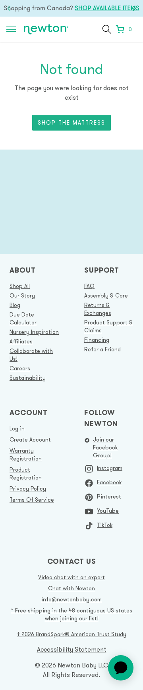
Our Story (22, 295)
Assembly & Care (106, 295)
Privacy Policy (28, 488)
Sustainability (28, 377)
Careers (20, 368)
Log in (17, 428)
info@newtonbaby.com (71, 599)
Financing (96, 339)
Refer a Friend (102, 349)
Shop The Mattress (71, 122)
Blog (15, 305)
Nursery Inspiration (34, 332)
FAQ (89, 286)
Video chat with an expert (71, 577)
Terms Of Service (32, 499)
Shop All (20, 286)
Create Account (30, 439)
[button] (107, 29)
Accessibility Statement (71, 649)
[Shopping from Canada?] (71, 8)
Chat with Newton (71, 588)
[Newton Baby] (46, 29)
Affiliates (21, 341)
